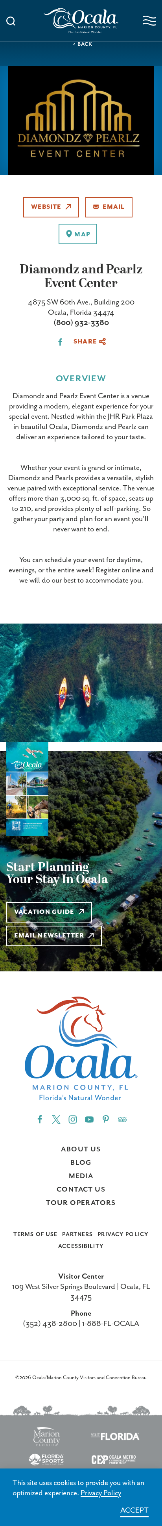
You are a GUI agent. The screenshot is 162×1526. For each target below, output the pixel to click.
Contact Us (81, 1190)
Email (114, 207)
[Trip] (122, 1119)
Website (46, 207)
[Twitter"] (56, 1119)
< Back (82, 44)
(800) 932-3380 (81, 322)
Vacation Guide (44, 912)
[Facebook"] (39, 1119)
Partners (77, 1234)
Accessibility (81, 1246)
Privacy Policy (123, 1234)
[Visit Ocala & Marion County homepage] (81, 20)
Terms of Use (35, 1234)
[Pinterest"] (105, 1119)
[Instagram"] (72, 1119)
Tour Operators (81, 1203)
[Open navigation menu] (149, 21)
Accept (134, 1510)
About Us (81, 1149)
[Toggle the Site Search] (10, 20)
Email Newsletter (49, 935)
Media (81, 1176)
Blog (81, 1163)
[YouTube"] (89, 1119)
